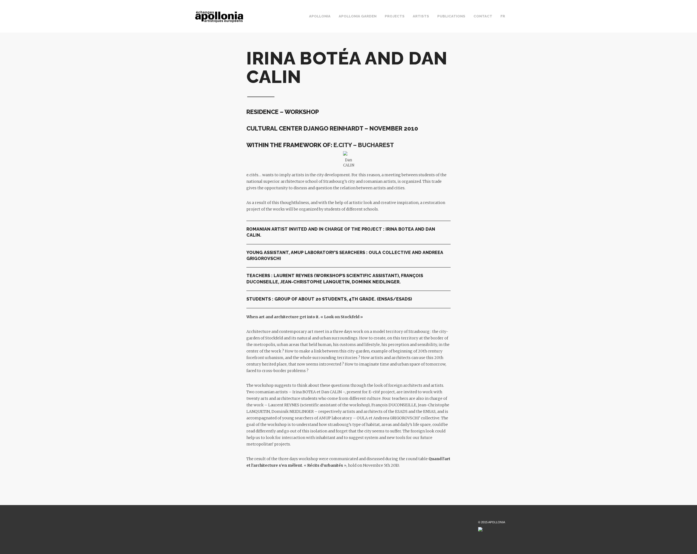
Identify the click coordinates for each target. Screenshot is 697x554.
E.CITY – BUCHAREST (364, 144)
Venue (337, 21)
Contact (482, 16)
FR (502, 16)
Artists (421, 16)
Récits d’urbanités (325, 465)
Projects (395, 16)
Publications (451, 16)
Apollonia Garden (358, 16)
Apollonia (320, 16)
